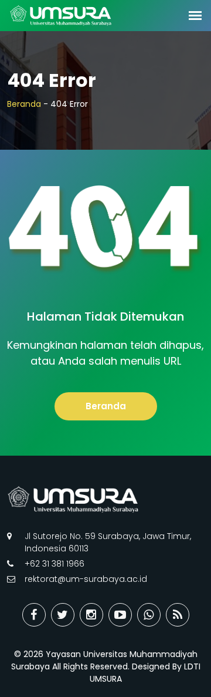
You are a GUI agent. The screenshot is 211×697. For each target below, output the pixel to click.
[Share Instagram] (91, 615)
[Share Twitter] (62, 615)
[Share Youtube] (120, 615)
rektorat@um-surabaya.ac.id (86, 579)
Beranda (24, 104)
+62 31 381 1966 (54, 564)
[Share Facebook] (34, 615)
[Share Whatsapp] (149, 615)
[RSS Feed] (177, 615)
